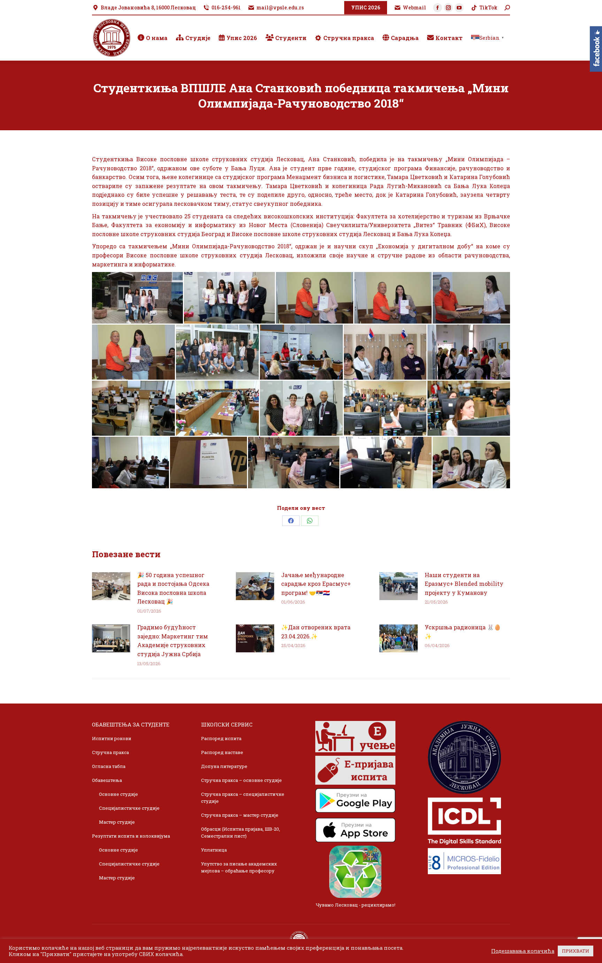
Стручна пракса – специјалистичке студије (242, 797)
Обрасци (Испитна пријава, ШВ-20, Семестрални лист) (240, 832)
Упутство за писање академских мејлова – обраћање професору (239, 867)
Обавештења (107, 780)
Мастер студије (117, 822)
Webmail (414, 7)
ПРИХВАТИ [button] (575, 951)
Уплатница (214, 850)
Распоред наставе (222, 752)
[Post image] (111, 586)
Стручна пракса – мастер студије (239, 815)
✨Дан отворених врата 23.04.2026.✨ (315, 631)
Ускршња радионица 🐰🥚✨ (463, 631)
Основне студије (118, 794)
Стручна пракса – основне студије (241, 780)
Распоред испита (221, 738)
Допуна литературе (224, 766)
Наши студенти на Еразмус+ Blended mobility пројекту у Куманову (464, 583)
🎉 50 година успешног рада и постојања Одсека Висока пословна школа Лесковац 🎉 (173, 588)
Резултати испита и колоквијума (131, 836)
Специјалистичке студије (129, 808)
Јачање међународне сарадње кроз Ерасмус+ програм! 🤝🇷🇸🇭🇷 (316, 583)
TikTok (488, 7)
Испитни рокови (111, 738)
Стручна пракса (110, 752)
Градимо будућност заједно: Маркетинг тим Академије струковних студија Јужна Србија (172, 640)
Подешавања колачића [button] (522, 951)
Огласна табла (108, 766)
